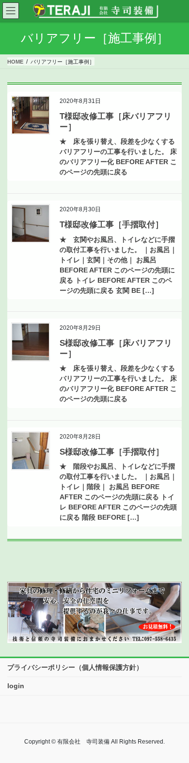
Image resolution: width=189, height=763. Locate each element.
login (15, 686)
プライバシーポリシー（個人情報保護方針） (75, 667)
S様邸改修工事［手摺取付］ (112, 452)
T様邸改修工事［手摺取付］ (111, 224)
